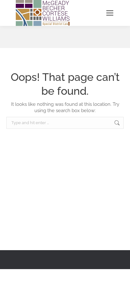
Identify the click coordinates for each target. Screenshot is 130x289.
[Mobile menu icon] (109, 13)
